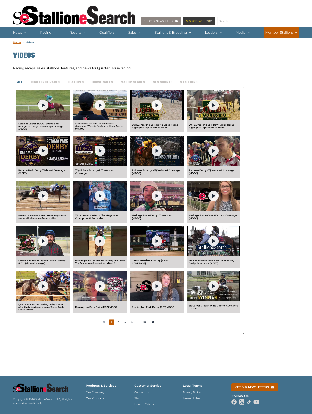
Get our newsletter (158, 21)
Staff (137, 398)
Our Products (95, 398)
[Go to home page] (40, 389)
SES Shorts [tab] (162, 82)
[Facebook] (234, 402)
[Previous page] (104, 322)
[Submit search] (255, 21)
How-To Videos (144, 404)
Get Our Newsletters (252, 387)
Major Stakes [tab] (133, 82)
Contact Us (141, 392)
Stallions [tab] (188, 82)
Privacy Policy (192, 392)
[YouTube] (256, 402)
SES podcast (195, 21)
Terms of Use (191, 398)
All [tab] (20, 82)
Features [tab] (76, 82)
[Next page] (153, 322)
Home (17, 42)
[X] (241, 402)
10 (144, 322)
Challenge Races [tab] (45, 82)
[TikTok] (249, 402)
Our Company (95, 392)
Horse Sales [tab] (102, 82)
